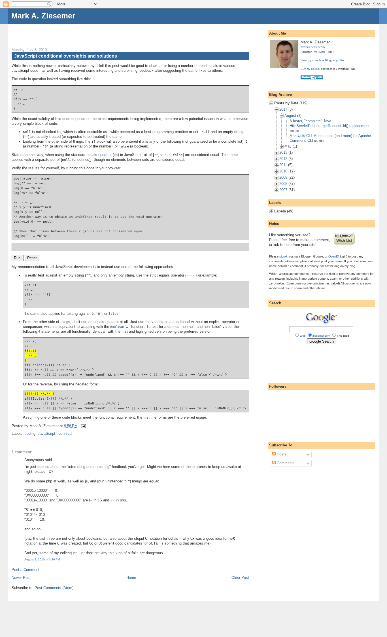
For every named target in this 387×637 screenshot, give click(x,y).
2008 (283, 184)
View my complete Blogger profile (322, 60)
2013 (283, 152)
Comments (285, 463)
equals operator (99, 155)
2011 (283, 165)
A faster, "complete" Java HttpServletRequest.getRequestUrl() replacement (329, 123)
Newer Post (21, 577)
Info (330, 51)
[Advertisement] (78, 32)
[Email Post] (82, 426)
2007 (283, 190)
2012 (283, 159)
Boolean (117, 326)
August (290, 115)
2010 (283, 171)
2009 (283, 177)
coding (30, 433)
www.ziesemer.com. (313, 46)
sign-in (283, 256)
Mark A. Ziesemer (43, 15)
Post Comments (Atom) (54, 588)
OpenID (333, 256)
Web (303, 335)
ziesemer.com (321, 335)
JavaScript (46, 433)
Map (322, 51)
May (288, 146)
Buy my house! (310, 68)
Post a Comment (25, 570)
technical (65, 433)
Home (131, 577)
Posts (281, 454)
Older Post (240, 577)
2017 (283, 109)
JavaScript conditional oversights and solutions (65, 55)
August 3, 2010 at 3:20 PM (42, 559)
